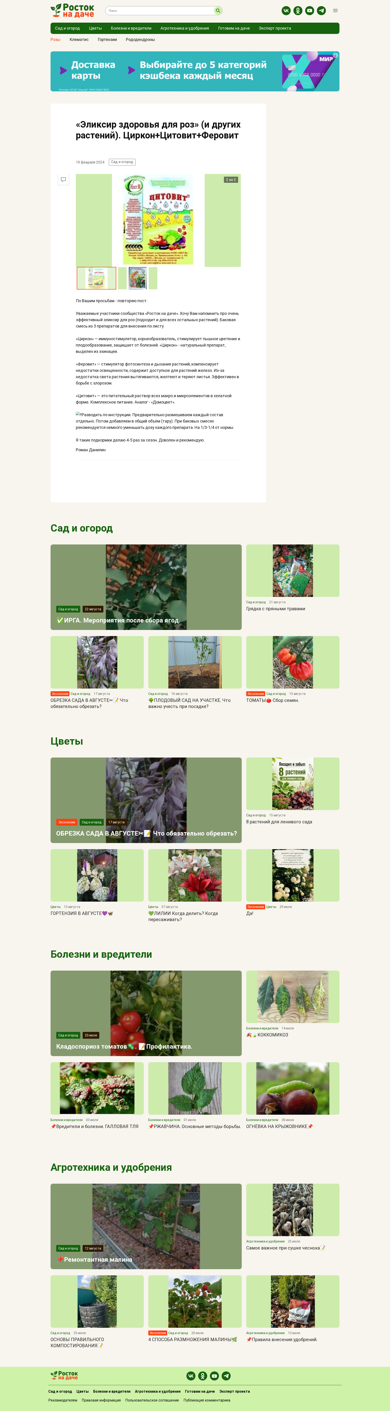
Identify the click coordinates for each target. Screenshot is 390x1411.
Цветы (67, 741)
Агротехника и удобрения (111, 1167)
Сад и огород (122, 162)
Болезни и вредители (101, 954)
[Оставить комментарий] (63, 179)
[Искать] (218, 11)
